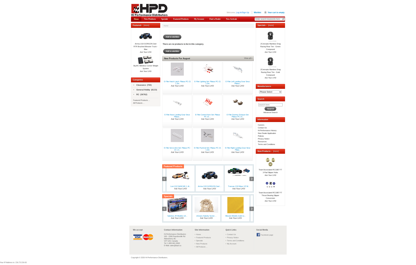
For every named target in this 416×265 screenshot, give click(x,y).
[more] (146, 25)
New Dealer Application (267, 133)
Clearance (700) (144, 85)
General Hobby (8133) (146, 90)
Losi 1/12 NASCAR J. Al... (180, 186)
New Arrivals (231, 19)
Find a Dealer (215, 19)
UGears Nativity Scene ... (206, 216)
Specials (164, 19)
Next (250, 179)
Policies (261, 136)
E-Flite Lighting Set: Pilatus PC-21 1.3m (207, 82)
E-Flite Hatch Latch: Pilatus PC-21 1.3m (177, 82)
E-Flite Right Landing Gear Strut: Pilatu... (238, 149)
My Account (199, 19)
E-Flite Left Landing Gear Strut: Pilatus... (238, 82)
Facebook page (267, 235)
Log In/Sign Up (242, 12)
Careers (261, 125)
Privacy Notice (263, 139)
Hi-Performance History (267, 130)
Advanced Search (270, 112)
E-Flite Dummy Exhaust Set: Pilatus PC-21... (238, 116)
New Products (150, 19)
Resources (262, 142)
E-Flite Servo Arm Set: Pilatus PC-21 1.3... (177, 149)
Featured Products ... (141, 100)
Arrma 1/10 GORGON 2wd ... (209, 186)
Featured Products (181, 19)
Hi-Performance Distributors (156, 257)
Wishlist (257, 13)
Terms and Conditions (266, 144)
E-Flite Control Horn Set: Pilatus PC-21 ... (207, 116)
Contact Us (262, 128)
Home (136, 19)
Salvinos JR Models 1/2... (177, 216)
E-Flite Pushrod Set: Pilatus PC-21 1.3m (207, 149)
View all (247, 58)
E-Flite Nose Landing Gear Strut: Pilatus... (177, 116)
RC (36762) (141, 94)
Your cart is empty (276, 13)
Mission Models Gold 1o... (235, 216)
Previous (166, 179)
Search (261, 99)
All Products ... (138, 103)
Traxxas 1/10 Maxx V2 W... (238, 186)
